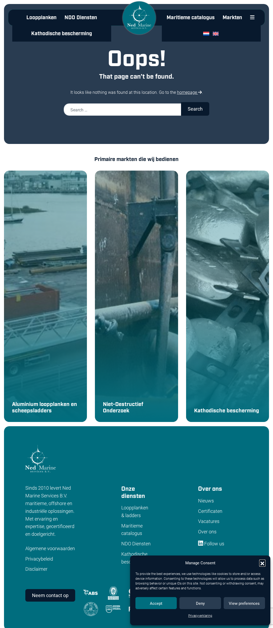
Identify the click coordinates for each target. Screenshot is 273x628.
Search (195, 109)
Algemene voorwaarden (50, 548)
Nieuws (206, 500)
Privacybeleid (39, 558)
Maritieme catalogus (191, 17)
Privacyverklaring (200, 615)
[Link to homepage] (139, 22)
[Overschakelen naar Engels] (217, 34)
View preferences (244, 603)
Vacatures (208, 521)
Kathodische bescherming (61, 33)
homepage (187, 92)
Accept (156, 603)
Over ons (207, 531)
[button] (262, 562)
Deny (200, 603)
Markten (232, 17)
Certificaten (210, 511)
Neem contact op (50, 595)
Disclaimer (36, 569)
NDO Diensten (81, 17)
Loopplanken (41, 17)
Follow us (213, 543)
